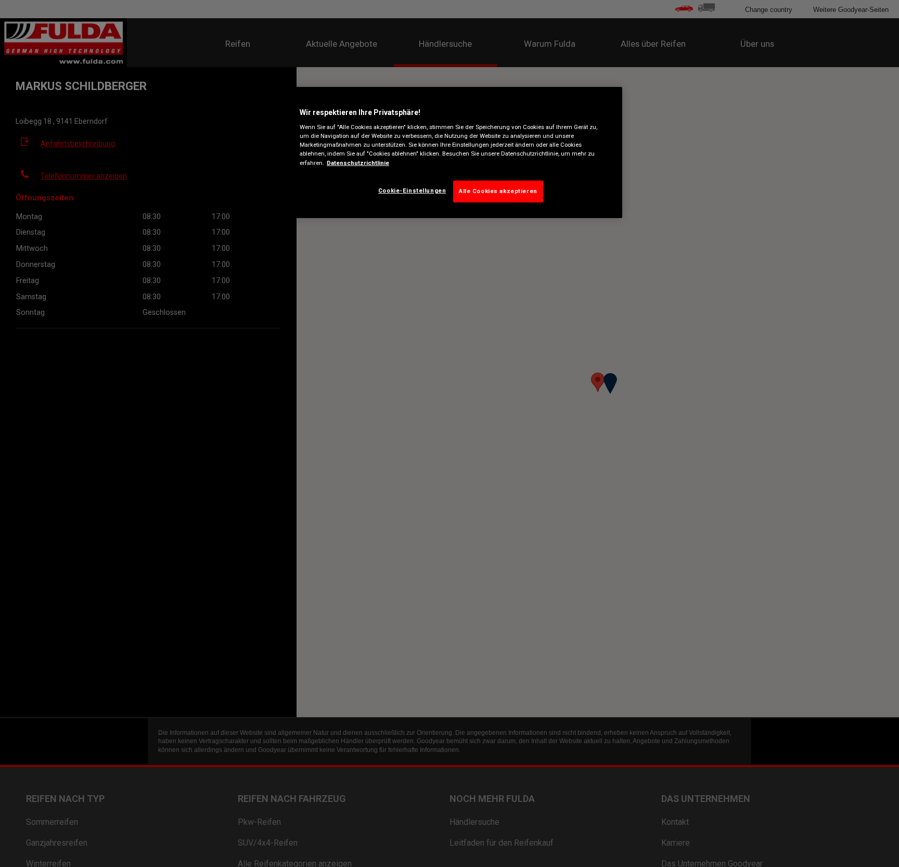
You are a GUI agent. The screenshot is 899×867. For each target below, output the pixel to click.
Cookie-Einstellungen (412, 190)
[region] (453, 153)
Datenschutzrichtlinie (358, 162)
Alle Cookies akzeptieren (498, 191)
